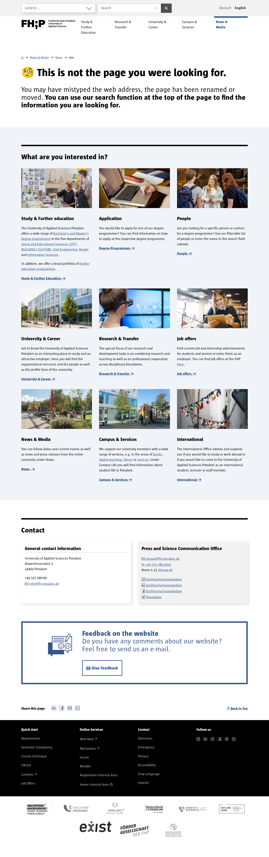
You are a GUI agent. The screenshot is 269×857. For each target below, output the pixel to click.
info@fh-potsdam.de (44, 584)
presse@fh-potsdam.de (163, 559)
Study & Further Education (41, 278)
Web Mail (87, 739)
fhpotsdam (154, 597)
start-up (142, 460)
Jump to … (32, 8)
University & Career (36, 379)
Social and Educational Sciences (44, 244)
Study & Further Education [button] (88, 27)
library (128, 460)
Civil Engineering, (65, 249)
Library (26, 765)
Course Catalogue (34, 756)
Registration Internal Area (98, 775)
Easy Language (149, 774)
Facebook (62, 707)
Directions (145, 738)
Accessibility (147, 765)
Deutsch (225, 8)
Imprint (143, 783)
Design (84, 249)
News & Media (39, 57)
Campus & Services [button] (189, 24)
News (58, 57)
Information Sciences (43, 255)
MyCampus (88, 748)
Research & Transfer (114, 374)
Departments (30, 738)
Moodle (85, 766)
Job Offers (28, 783)
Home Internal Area (94, 784)
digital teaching (110, 460)
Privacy (143, 756)
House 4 (165, 570)
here (180, 364)
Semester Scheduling (36, 747)
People (182, 254)
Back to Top (239, 708)
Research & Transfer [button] (123, 24)
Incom (84, 757)
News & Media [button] (221, 24)
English (240, 8)
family (157, 454)
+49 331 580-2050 (158, 565)
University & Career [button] (157, 24)
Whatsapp (77, 707)
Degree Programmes (114, 248)
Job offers (184, 374)
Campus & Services (113, 480)
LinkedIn (54, 707)
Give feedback (105, 668)
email (70, 707)
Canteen (27, 774)
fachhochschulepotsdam (164, 579)
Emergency (146, 747)
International (187, 480)
